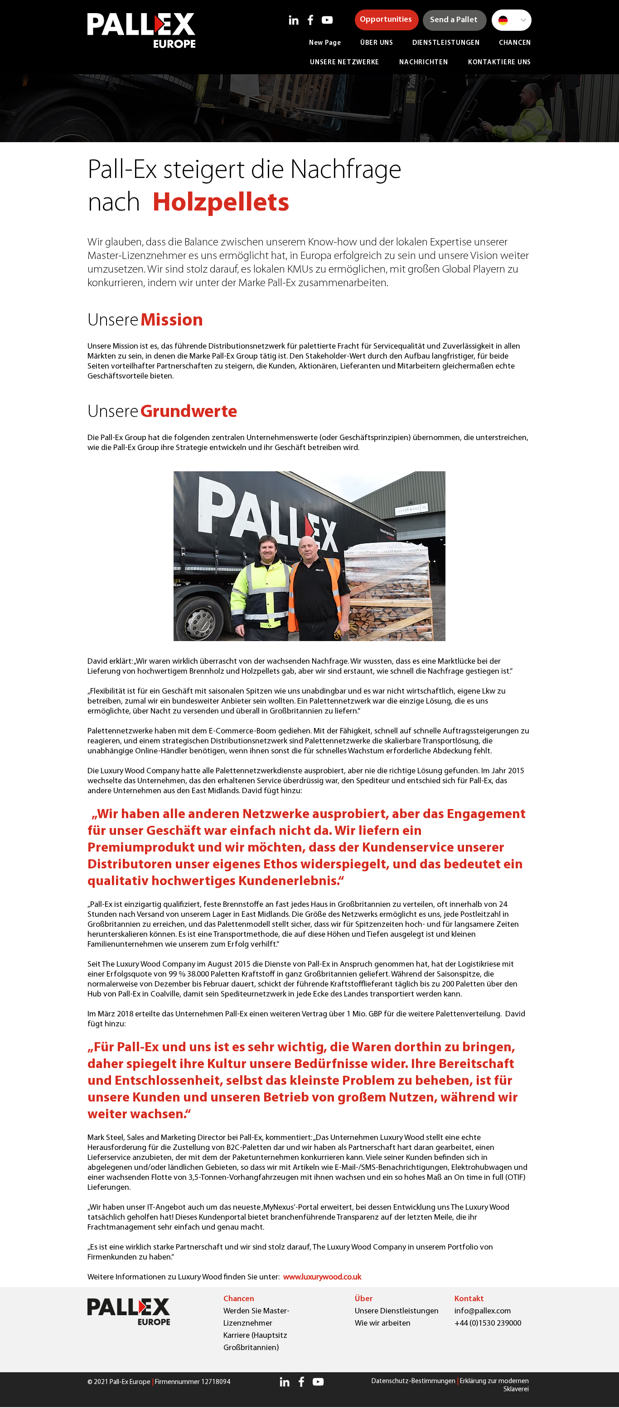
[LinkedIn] (293, 20)
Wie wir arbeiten (383, 1324)
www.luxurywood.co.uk (322, 1278)
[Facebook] (310, 20)
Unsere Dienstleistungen (397, 1311)
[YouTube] (327, 20)
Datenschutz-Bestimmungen (413, 1381)
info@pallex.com (483, 1311)
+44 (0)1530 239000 (488, 1324)
